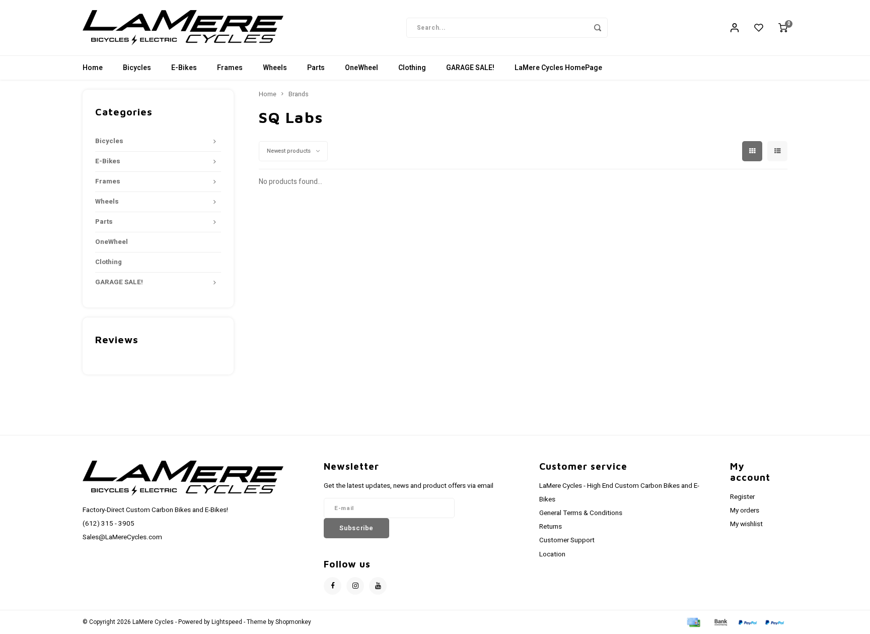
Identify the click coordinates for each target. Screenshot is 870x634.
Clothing (412, 67)
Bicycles (137, 67)
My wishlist (746, 524)
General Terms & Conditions (580, 513)
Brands (298, 94)
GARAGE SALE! (470, 67)
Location (552, 554)
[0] (782, 28)
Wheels (275, 67)
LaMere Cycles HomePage (558, 67)
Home (93, 67)
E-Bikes (184, 67)
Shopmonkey (293, 622)
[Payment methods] (692, 621)
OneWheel (361, 67)
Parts (316, 67)
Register (742, 497)
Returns (550, 527)
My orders (744, 510)
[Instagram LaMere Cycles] (355, 586)
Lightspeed (226, 622)
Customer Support (567, 540)
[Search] (598, 28)
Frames (230, 67)
